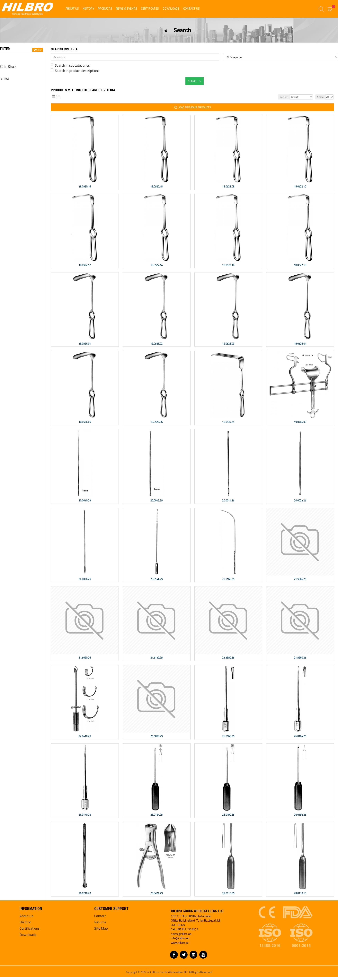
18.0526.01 (85, 343)
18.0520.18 (156, 186)
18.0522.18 (300, 265)
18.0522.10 (300, 186)
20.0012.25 (156, 500)
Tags (6, 79)
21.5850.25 (228, 657)
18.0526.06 (156, 422)
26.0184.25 (156, 814)
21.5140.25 (156, 657)
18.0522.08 (228, 186)
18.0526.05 (85, 422)
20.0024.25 (300, 500)
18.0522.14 (156, 265)
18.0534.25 (228, 422)
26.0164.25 (300, 736)
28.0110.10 (300, 893)
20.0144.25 (156, 579)
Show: (320, 97)
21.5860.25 (300, 657)
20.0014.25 (228, 500)
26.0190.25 (228, 814)
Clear (38, 50)
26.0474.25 (156, 893)
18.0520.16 (85, 186)
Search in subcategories (72, 65)
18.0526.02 (156, 343)
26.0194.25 (300, 814)
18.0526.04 (300, 343)
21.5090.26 (85, 657)
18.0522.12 (85, 265)
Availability (11, 58)
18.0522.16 (228, 265)
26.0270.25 (85, 893)
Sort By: (284, 97)
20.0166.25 (228, 579)
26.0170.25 (85, 814)
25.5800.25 (156, 736)
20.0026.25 (85, 579)
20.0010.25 (85, 500)
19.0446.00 (300, 422)
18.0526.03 (228, 343)
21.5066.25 (300, 579)
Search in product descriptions (77, 70)
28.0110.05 (228, 893)
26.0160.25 (228, 736)
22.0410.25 (85, 736)
